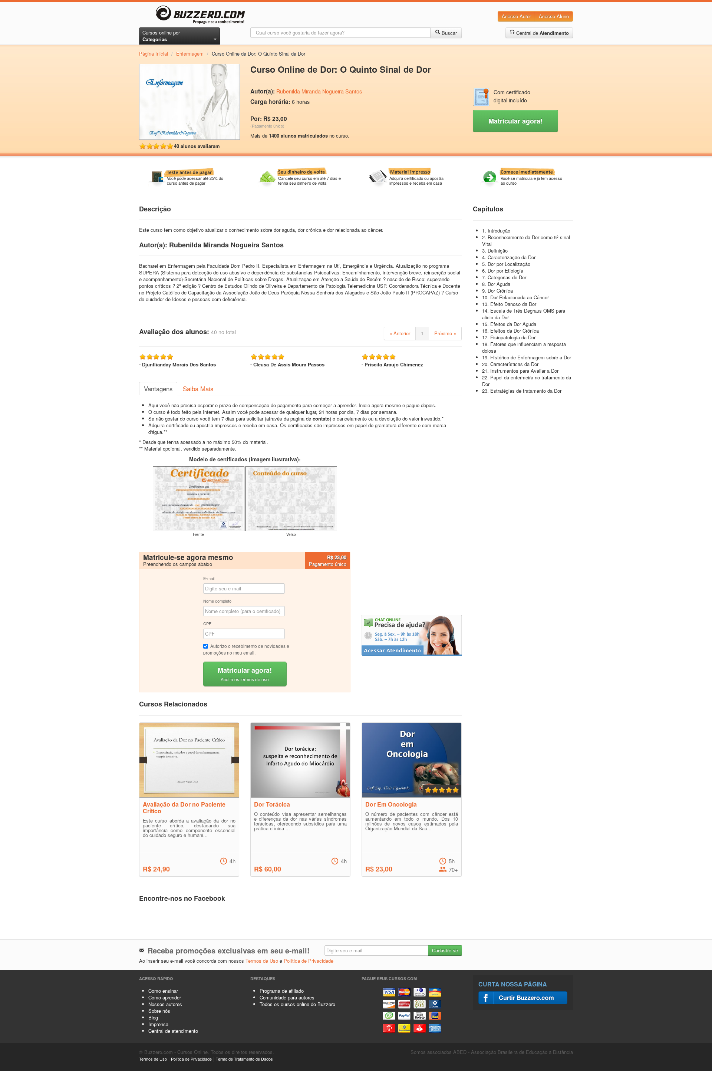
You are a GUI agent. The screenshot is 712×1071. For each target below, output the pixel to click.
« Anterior (399, 333)
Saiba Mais (198, 388)
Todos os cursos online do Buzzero (297, 1004)
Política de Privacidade (308, 960)
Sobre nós (159, 1010)
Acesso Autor (516, 16)
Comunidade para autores (287, 997)
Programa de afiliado (282, 990)
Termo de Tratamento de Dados (244, 1059)
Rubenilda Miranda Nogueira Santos (319, 91)
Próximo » (445, 333)
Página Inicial (153, 53)
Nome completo (217, 601)
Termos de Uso (261, 960)
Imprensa (158, 1024)
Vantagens (158, 388)
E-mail (208, 578)
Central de (542, 32)
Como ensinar (163, 990)
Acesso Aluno (554, 16)
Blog (153, 1017)
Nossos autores (165, 1004)
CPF (207, 623)
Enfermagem (190, 53)
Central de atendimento (173, 1030)
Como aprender (164, 997)
